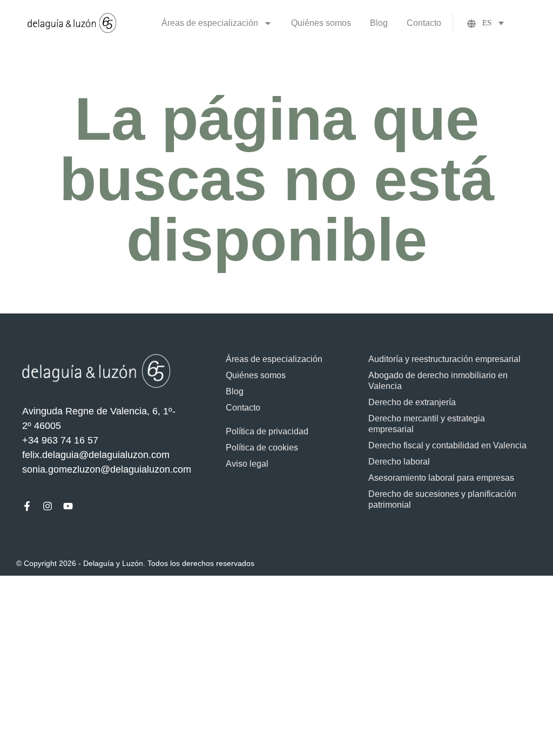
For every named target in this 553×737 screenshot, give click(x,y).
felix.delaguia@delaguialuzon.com (96, 454)
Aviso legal (247, 463)
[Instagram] (47, 506)
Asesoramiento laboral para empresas (441, 477)
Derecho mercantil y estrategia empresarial (426, 424)
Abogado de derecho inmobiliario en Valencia (438, 381)
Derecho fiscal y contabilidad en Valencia (447, 445)
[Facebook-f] (27, 506)
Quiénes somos (321, 23)
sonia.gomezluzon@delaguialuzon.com (106, 469)
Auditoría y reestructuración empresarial (444, 359)
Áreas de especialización (209, 23)
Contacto (424, 23)
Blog (379, 23)
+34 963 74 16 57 (60, 440)
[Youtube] (68, 506)
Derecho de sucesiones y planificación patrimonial (442, 499)
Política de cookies (262, 447)
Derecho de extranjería (412, 402)
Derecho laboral (399, 461)
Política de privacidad (267, 431)
